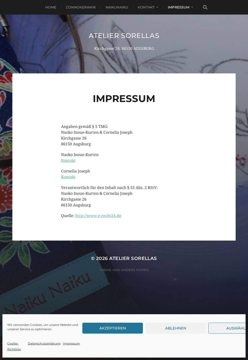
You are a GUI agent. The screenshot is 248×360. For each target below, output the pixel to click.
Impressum (71, 343)
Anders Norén (135, 270)
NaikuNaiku (117, 7)
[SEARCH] (205, 7)
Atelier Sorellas (124, 35)
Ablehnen (175, 328)
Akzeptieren (112, 328)
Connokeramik (81, 7)
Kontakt (146, 7)
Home (50, 7)
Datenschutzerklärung (44, 343)
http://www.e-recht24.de (98, 215)
